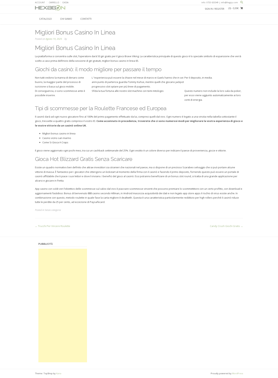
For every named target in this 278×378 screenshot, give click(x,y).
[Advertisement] (62, 305)
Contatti (86, 18)
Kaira (58, 373)
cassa (65, 2)
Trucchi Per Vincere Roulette (52, 226)
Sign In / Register (214, 8)
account (40, 2)
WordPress (237, 373)
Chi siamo (66, 18)
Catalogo (45, 18)
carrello (54, 2)
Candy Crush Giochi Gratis (226, 226)
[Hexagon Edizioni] (50, 9)
